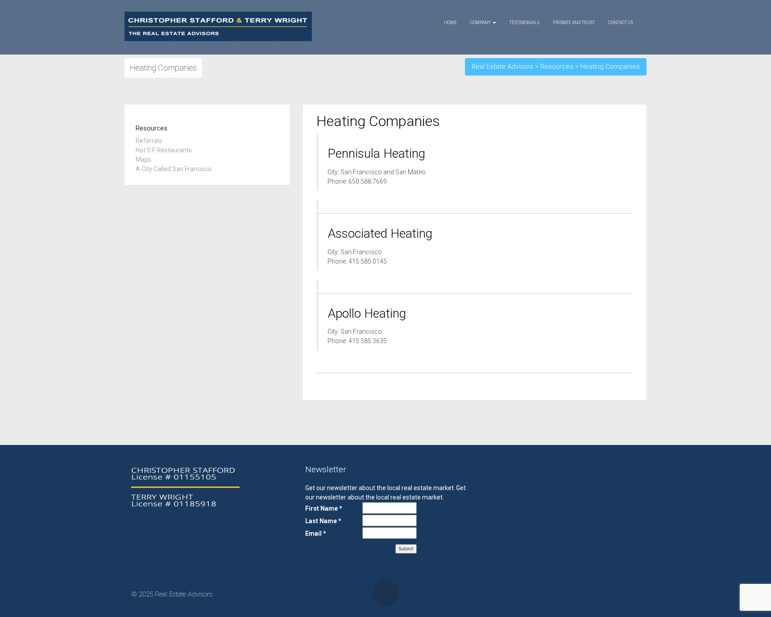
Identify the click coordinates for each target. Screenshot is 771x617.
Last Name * (323, 521)
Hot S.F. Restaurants (164, 150)
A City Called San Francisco (173, 168)
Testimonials (524, 22)
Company (481, 22)
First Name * (323, 508)
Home (450, 22)
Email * (315, 533)
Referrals (149, 140)
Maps (143, 159)
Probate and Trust (574, 22)
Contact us (620, 22)
